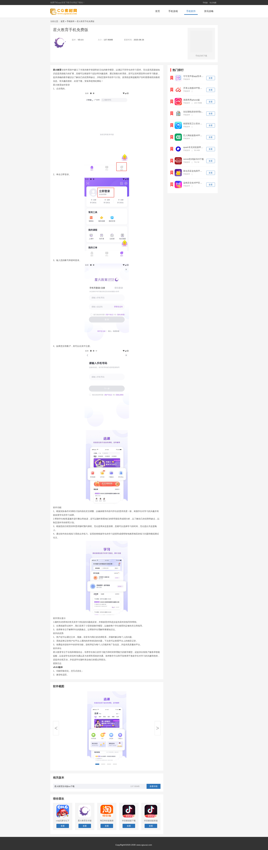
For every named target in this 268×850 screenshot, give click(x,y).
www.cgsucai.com (144, 845)
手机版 (205, 3)
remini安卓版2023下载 (193, 159)
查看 (211, 78)
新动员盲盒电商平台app (193, 171)
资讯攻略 (209, 11)
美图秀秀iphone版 (191, 100)
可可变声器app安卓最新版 (193, 76)
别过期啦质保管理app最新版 (193, 112)
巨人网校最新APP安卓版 (193, 135)
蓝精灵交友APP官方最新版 (193, 183)
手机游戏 (173, 11)
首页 (157, 11)
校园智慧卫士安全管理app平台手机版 (193, 123)
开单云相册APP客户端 (193, 88)
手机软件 (191, 11)
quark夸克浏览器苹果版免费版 (193, 147)
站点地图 (213, 3)
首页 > (64, 21)
